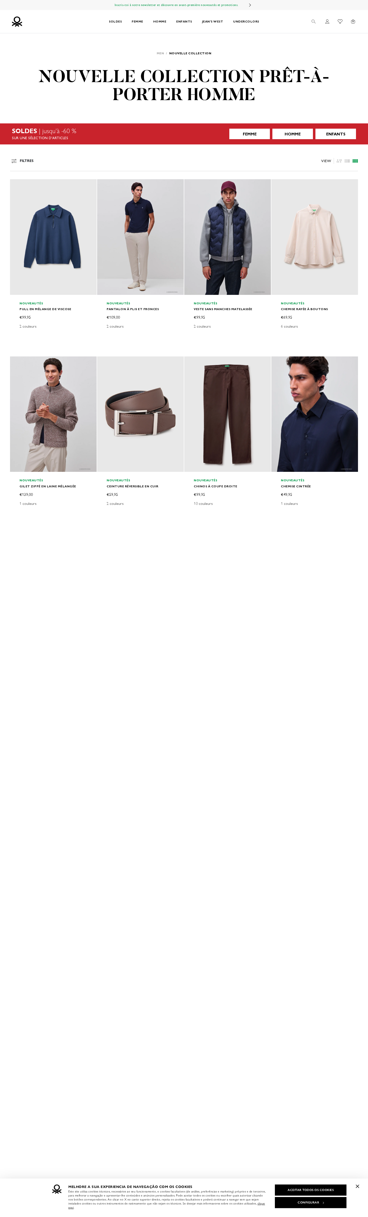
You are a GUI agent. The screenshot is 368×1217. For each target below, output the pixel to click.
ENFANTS (184, 21)
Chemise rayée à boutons (304, 309)
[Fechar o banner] (357, 1186)
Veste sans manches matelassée (223, 309)
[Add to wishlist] (18, 185)
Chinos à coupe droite (215, 486)
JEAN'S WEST (212, 21)
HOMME (159, 21)
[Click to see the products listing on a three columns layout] (355, 161)
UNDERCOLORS (246, 21)
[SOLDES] (184, 133)
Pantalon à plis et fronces (133, 309)
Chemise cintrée (296, 486)
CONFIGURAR (308, 1202)
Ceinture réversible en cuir (132, 486)
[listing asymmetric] (339, 161)
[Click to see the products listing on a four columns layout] (347, 161)
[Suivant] (250, 5)
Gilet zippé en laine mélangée (48, 486)
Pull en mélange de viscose (45, 309)
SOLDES (115, 21)
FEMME (137, 21)
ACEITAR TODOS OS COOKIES (311, 1190)
